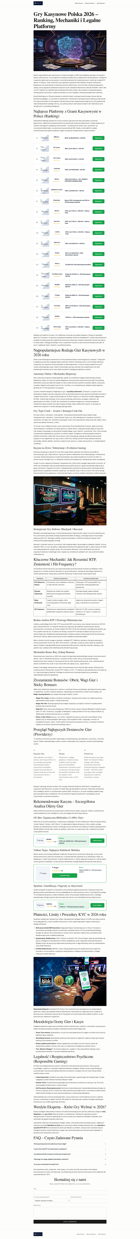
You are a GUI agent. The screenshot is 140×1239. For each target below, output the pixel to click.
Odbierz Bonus (97, 840)
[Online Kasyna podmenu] (83, 3)
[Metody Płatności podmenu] (95, 3)
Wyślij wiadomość (70, 1221)
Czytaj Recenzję (65, 875)
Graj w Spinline (97, 905)
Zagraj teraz (98, 138)
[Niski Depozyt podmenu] (105, 3)
